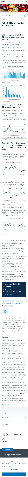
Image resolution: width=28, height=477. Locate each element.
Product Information (17, 303)
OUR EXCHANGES (5, 424)
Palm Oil (11, 305)
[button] (14, 73)
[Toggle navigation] (26, 2)
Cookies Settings (14, 469)
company (4, 413)
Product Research (6, 303)
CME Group (8, 301)
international (5, 417)
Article (13, 301)
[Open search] (22, 2)
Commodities (19, 301)
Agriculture (5, 305)
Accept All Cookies (14, 474)
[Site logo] (5, 2)
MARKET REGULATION (6, 421)
